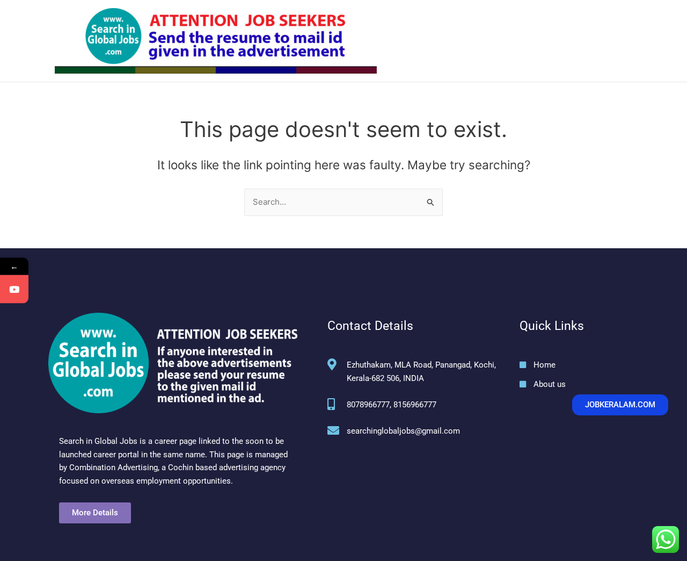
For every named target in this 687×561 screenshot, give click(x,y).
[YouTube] (14, 289)
